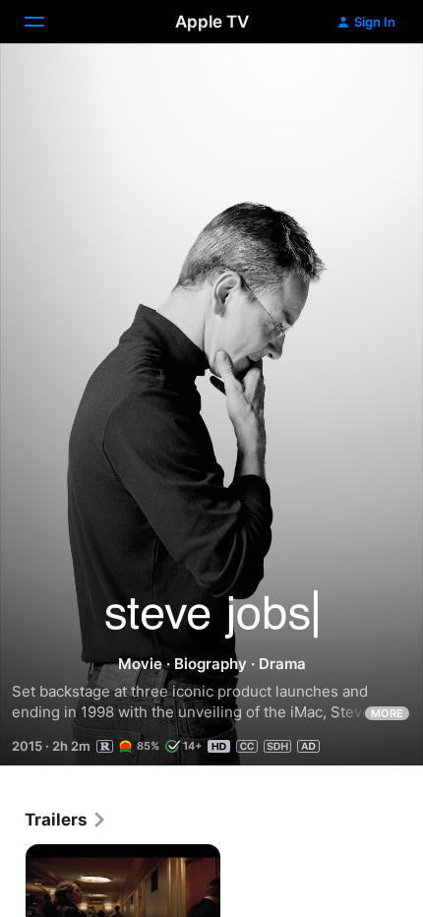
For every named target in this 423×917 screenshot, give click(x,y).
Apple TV (212, 21)
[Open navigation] (46, 21)
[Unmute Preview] (370, 82)
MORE (387, 713)
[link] (66, 819)
